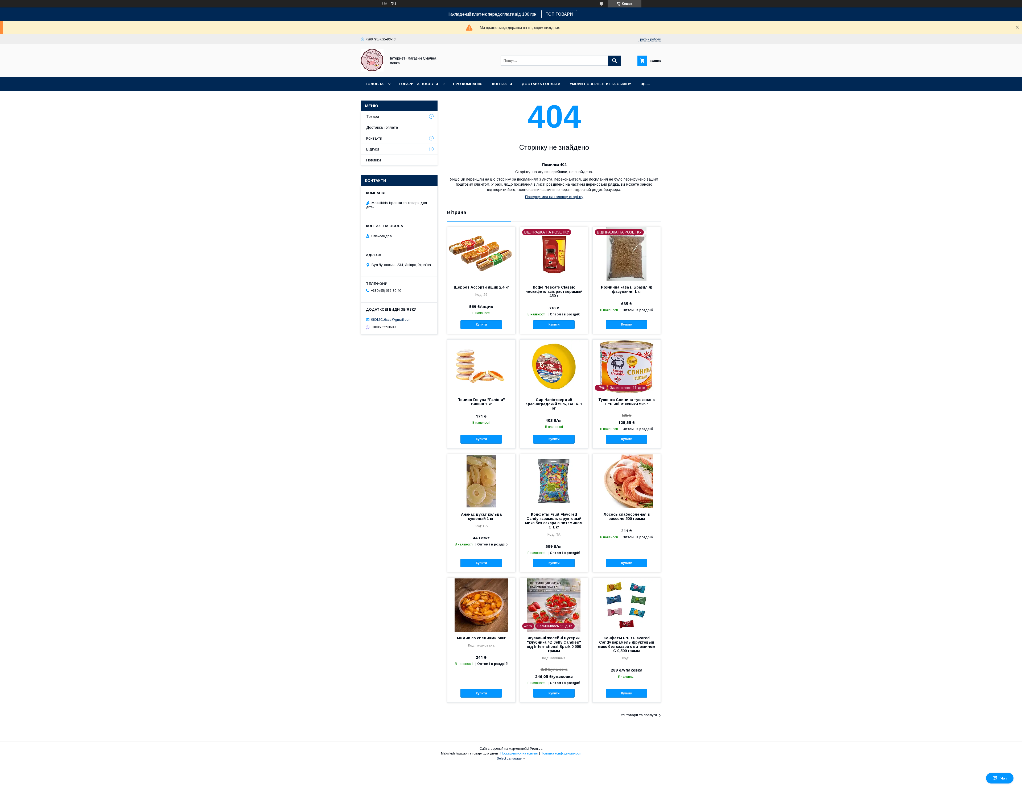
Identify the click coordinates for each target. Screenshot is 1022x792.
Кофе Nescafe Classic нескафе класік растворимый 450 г (554, 291)
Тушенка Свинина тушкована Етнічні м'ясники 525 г (626, 402)
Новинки (373, 160)
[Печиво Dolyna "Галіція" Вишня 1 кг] (481, 366)
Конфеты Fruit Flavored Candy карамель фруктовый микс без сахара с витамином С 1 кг (554, 520)
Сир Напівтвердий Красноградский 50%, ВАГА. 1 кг (553, 404)
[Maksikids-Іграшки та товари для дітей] (372, 70)
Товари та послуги (418, 84)
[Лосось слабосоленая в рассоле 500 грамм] (627, 480)
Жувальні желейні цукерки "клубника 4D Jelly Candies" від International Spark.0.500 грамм (554, 644)
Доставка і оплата (541, 84)
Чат (1003, 778)
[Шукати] (614, 61)
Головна (375, 84)
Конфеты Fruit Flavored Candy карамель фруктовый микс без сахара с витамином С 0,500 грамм (626, 644)
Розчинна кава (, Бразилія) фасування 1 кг (626, 289)
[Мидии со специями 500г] (481, 604)
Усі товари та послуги (639, 715)
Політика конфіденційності (561, 753)
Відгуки (372, 149)
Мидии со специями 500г (481, 638)
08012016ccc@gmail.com (391, 320)
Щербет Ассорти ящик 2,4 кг (481, 287)
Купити (481, 324)
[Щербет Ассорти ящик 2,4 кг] (481, 253)
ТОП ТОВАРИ (559, 14)
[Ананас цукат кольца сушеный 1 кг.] (481, 480)
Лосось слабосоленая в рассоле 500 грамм (626, 516)
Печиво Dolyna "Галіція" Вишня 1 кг (481, 402)
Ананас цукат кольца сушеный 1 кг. (481, 516)
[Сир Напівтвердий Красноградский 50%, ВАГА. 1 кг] (554, 366)
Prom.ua (536, 749)
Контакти (502, 84)
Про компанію (468, 84)
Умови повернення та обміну (600, 84)
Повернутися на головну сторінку (554, 197)
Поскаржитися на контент (519, 753)
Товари (372, 116)
